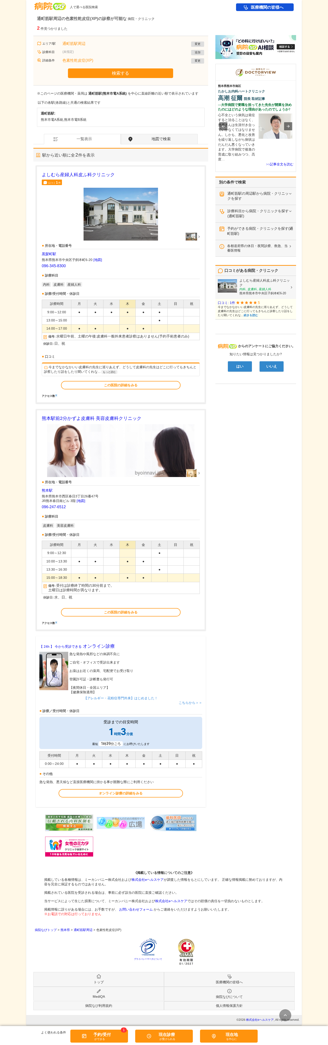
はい (239, 366)
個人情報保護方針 (229, 1006)
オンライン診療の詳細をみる (121, 793)
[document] (121, 284)
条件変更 (285, 1015)
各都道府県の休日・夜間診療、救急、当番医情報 (257, 248)
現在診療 (167, 1034)
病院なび (50, 4)
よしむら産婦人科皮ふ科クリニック (78, 174)
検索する (120, 73)
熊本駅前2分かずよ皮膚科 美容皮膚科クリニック (91, 418)
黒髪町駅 (49, 254)
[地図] (97, 260)
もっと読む (109, 371)
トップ (99, 982)
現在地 (232, 1034)
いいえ (271, 366)
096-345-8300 (54, 266)
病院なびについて (229, 997)
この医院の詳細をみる (121, 385)
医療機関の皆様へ (267, 7)
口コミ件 (54, 182)
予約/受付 (102, 1034)
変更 (197, 44)
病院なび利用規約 (98, 1006)
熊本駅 (47, 490)
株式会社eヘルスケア (148, 880)
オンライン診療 (77, 646)
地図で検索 (161, 139)
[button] (223, 126)
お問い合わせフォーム (136, 909)
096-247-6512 (54, 507)
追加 (197, 52)
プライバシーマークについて (148, 959)
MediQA (99, 996)
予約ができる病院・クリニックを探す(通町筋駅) (260, 231)
